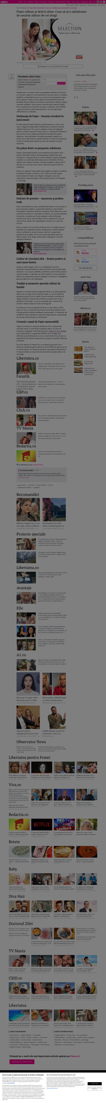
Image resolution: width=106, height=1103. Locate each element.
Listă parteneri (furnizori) (52, 1088)
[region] (53, 1088)
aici (6, 1094)
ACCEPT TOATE (94, 1083)
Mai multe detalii (11, 1083)
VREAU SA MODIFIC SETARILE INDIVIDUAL (94, 1088)
